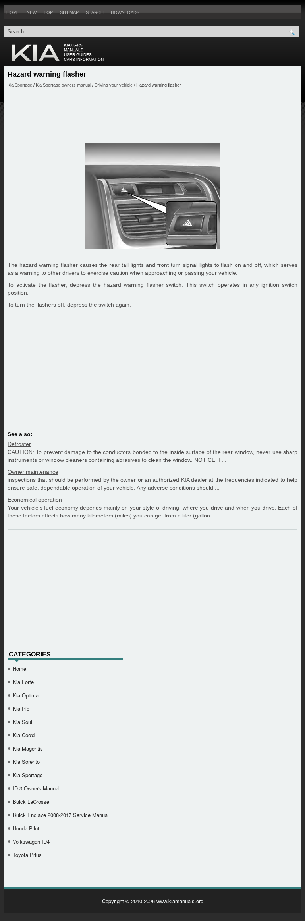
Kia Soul (22, 722)
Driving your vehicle (114, 85)
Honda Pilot (26, 828)
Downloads (125, 12)
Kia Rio (21, 708)
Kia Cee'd (24, 735)
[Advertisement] (152, 115)
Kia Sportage (20, 85)
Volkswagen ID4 (31, 841)
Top (48, 12)
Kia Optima (26, 695)
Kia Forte (23, 681)
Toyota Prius (27, 855)
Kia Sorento (26, 761)
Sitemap (69, 12)
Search (95, 12)
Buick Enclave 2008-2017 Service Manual (61, 815)
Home (12, 12)
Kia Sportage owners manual (63, 85)
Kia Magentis (28, 748)
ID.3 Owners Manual (36, 788)
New (32, 12)
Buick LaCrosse (31, 801)
